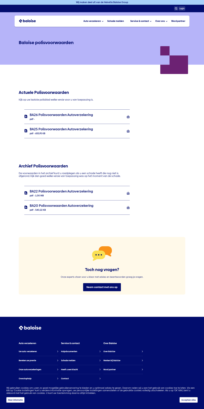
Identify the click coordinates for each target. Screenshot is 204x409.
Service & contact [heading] (139, 21)
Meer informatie (15, 400)
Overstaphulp (25, 378)
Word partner (178, 21)
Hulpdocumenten (69, 351)
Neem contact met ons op (102, 287)
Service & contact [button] (70, 343)
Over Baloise (109, 351)
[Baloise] (27, 22)
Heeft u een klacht (69, 369)
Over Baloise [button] (110, 343)
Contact (65, 378)
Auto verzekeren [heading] (92, 21)
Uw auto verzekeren (28, 351)
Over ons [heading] (160, 21)
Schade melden (115, 21)
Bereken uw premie (27, 360)
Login (181, 8)
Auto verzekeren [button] (27, 343)
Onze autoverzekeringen (30, 369)
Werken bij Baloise (111, 360)
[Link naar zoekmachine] (176, 8)
